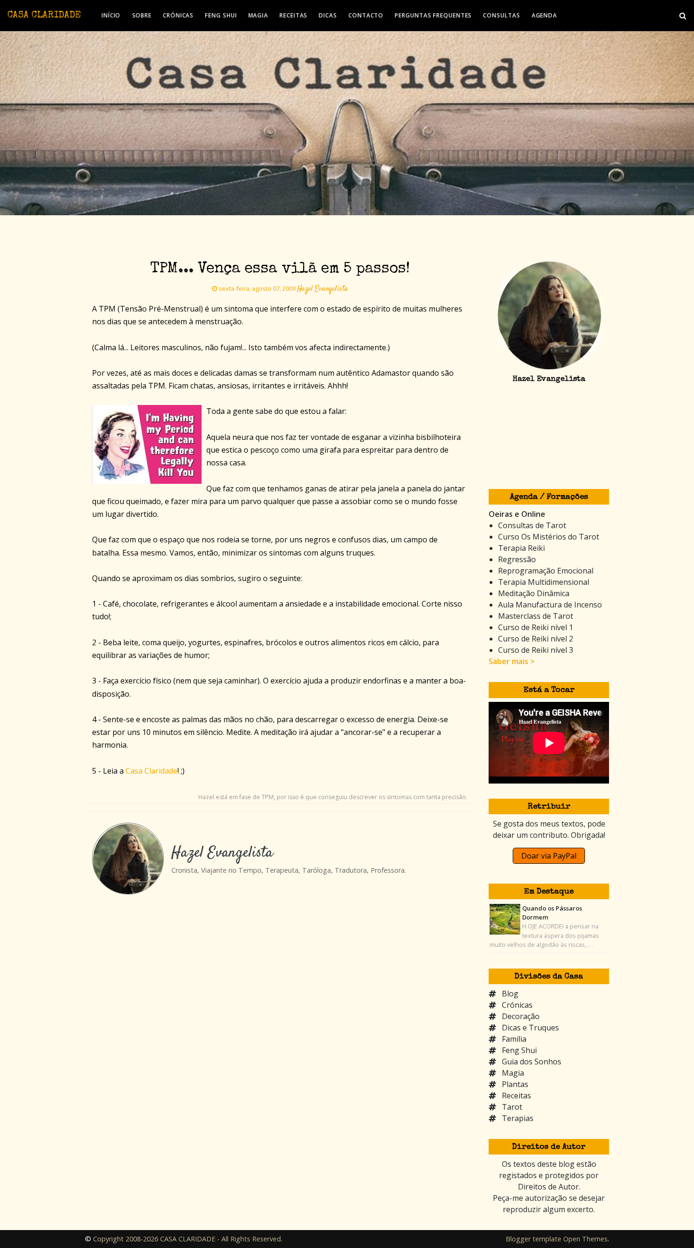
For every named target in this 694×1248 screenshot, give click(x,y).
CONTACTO (365, 15)
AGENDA (544, 15)
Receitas (516, 1095)
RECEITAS (293, 15)
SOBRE (142, 15)
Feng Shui (519, 1050)
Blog (510, 993)
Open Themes (585, 1238)
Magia (513, 1073)
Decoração (521, 1016)
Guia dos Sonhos (531, 1061)
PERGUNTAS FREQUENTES (433, 15)
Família (514, 1039)
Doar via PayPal (548, 856)
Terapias (517, 1118)
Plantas (515, 1084)
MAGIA (258, 15)
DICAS (328, 15)
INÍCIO (111, 15)
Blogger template (533, 1238)
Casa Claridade (152, 771)
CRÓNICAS (178, 15)
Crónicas (517, 1005)
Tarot (512, 1107)
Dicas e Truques (530, 1027)
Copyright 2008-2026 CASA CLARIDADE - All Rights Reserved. (187, 1238)
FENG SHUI (221, 15)
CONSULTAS (501, 15)
